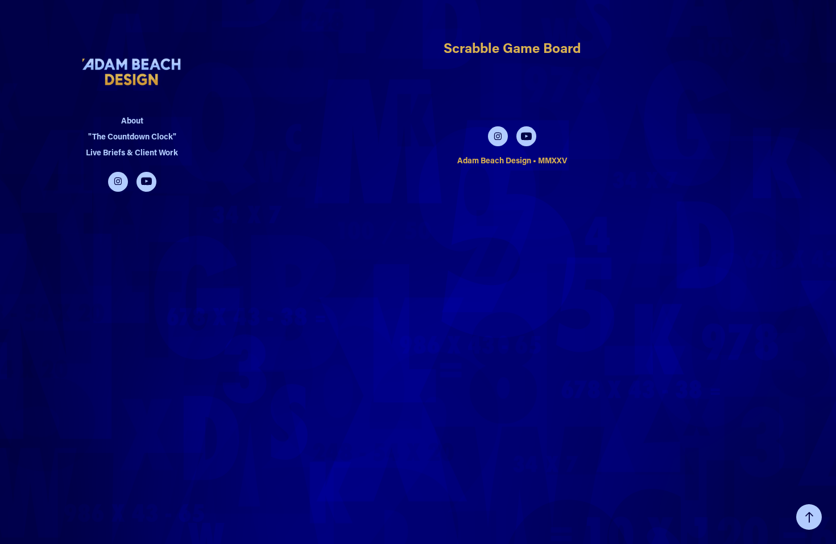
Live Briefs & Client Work (132, 152)
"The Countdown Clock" (132, 136)
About (132, 120)
